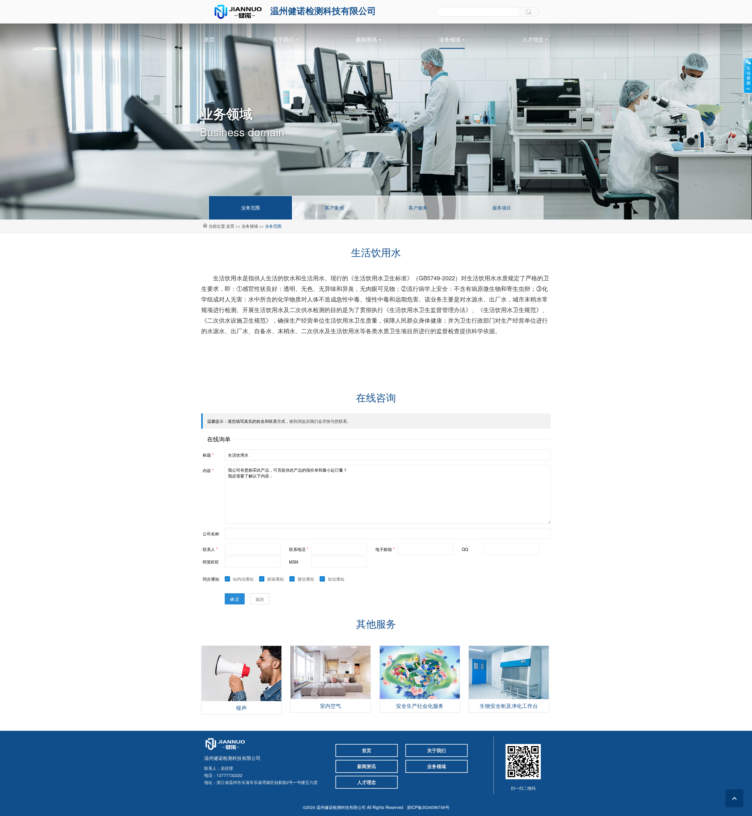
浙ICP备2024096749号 (428, 807)
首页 (209, 39)
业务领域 (450, 39)
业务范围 (250, 207)
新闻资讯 (367, 39)
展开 (748, 75)
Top (734, 798)
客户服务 (418, 207)
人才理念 (533, 39)
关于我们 (284, 39)
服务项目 (501, 207)
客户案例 (334, 207)
